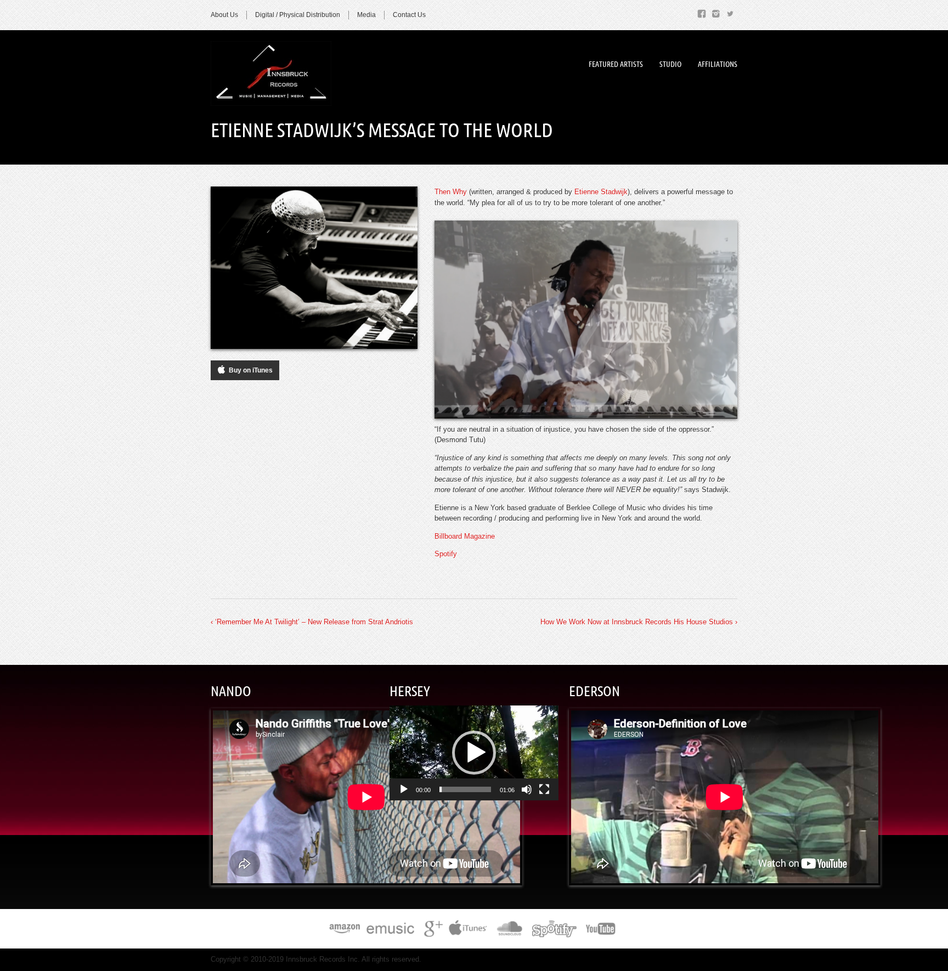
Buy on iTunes (251, 370)
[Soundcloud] (509, 931)
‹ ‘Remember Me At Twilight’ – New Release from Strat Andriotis (312, 622)
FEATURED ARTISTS (616, 64)
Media (366, 15)
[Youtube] (601, 931)
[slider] (464, 789)
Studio (670, 64)
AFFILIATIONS (717, 64)
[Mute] (526, 789)
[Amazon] (344, 931)
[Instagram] (716, 11)
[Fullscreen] (544, 789)
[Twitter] (730, 11)
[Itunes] (468, 931)
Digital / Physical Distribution (297, 15)
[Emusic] (391, 931)
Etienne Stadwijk (601, 192)
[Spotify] (554, 931)
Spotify (446, 554)
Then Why (452, 192)
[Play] (403, 789)
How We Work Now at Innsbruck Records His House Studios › (638, 622)
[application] (474, 752)
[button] (474, 753)
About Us (224, 15)
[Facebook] (701, 11)
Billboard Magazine (465, 536)
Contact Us (409, 15)
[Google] (432, 931)
